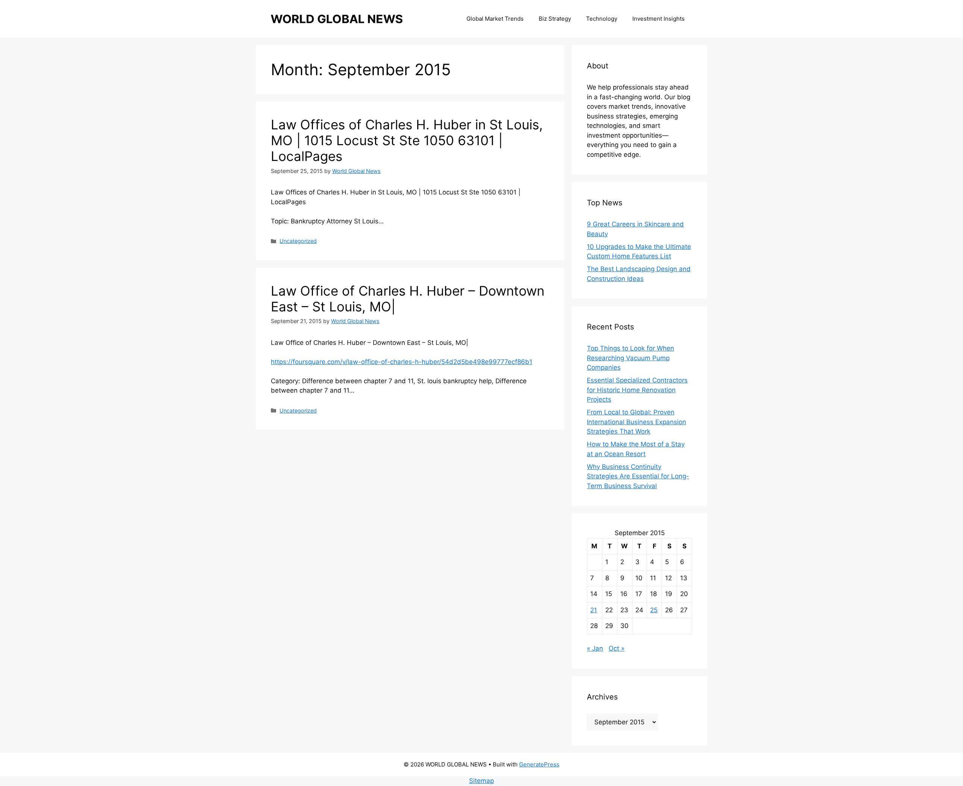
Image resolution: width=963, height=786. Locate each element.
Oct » (616, 648)
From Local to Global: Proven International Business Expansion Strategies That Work (636, 421)
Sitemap (481, 780)
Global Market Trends (495, 18)
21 (593, 610)
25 (654, 610)
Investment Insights (658, 18)
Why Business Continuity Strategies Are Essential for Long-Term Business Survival (638, 476)
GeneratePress (539, 764)
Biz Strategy (555, 18)
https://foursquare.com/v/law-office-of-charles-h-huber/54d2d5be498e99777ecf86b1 (401, 362)
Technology (601, 18)
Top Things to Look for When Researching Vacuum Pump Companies (630, 357)
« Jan (595, 648)
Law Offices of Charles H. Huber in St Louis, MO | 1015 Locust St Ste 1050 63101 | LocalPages (407, 140)
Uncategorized (298, 241)
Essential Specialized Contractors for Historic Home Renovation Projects (637, 389)
